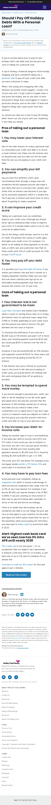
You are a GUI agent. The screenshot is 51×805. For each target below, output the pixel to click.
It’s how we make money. (22, 43)
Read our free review (16, 574)
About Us (5, 691)
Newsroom (6, 699)
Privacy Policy (7, 732)
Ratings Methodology (10, 711)
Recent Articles (7, 785)
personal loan (8, 78)
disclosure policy (23, 648)
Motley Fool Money (6, 12)
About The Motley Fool (10, 719)
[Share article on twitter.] (23, 616)
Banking (4, 761)
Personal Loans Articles (31, 12)
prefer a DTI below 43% (30, 464)
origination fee (9, 482)
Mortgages (6, 773)
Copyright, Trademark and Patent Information (18, 744)
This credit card (9, 546)
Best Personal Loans (18, 12)
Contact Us (6, 695)
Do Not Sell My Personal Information (15, 748)
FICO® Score (15, 254)
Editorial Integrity (8, 707)
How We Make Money (10, 703)
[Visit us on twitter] (11, 678)
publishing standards (17, 638)
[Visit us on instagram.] (17, 678)
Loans (4, 781)
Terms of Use (7, 728)
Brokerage (6, 765)
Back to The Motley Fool (25, 800)
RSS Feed (5, 715)
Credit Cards (6, 757)
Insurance (5, 777)
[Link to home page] (10, 7)
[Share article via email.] (32, 616)
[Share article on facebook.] (18, 616)
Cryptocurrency (7, 769)
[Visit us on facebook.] (5, 678)
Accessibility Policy (9, 736)
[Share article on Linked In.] (27, 616)
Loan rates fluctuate (11, 310)
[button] (44, 7)
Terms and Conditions (10, 740)
